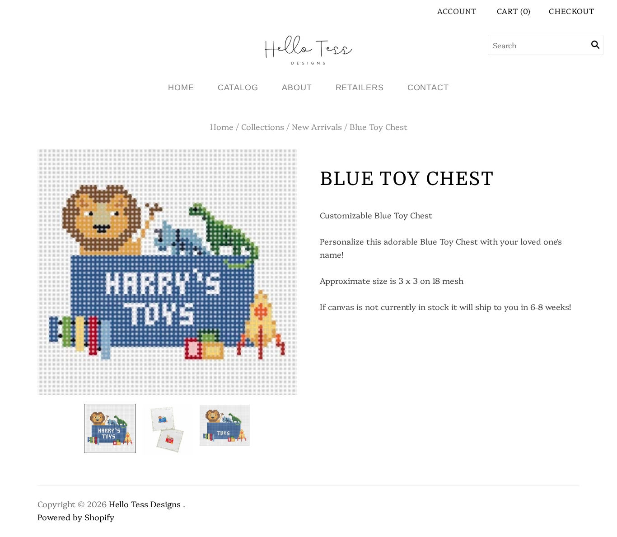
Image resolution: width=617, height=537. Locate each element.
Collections (262, 126)
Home (181, 87)
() (514, 10)
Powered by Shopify (75, 517)
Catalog (238, 87)
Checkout (571, 10)
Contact (428, 87)
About (297, 87)
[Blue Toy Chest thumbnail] (110, 428)
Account (457, 10)
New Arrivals (317, 126)
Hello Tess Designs (145, 503)
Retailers (360, 87)
